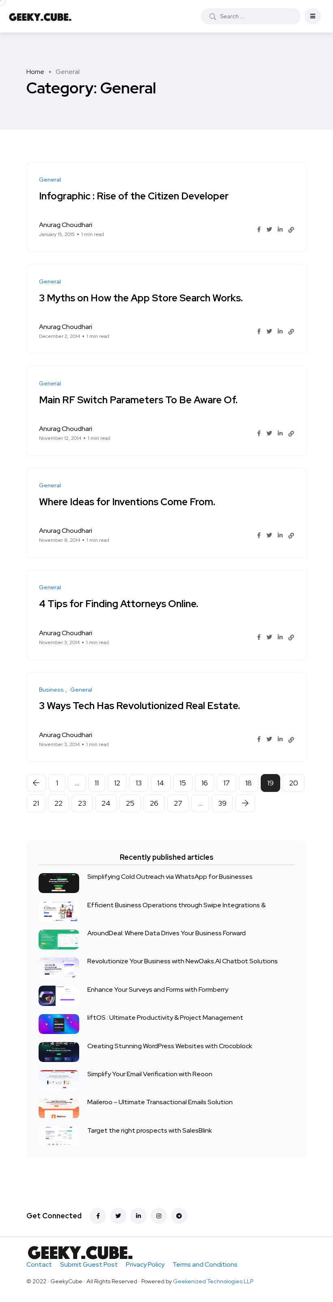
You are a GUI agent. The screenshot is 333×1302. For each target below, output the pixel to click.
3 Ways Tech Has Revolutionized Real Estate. (139, 705)
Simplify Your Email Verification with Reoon (149, 1074)
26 (154, 803)
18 (248, 782)
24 (106, 803)
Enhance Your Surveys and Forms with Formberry (157, 989)
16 (204, 782)
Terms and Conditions (205, 1264)
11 (97, 782)
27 (178, 803)
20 (293, 782)
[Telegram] (179, 1216)
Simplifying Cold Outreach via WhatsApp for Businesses (170, 877)
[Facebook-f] (98, 1216)
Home (35, 71)
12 (117, 782)
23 (82, 803)
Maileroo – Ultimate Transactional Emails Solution (160, 1102)
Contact (39, 1264)
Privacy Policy (145, 1264)
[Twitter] (118, 1216)
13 (139, 782)
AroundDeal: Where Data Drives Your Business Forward (166, 933)
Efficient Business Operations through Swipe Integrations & (176, 905)
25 (130, 803)
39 (222, 803)
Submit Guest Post (89, 1264)
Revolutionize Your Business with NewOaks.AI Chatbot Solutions (182, 961)
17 (226, 782)
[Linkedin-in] (138, 1216)
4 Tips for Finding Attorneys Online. (118, 603)
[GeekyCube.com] (40, 16)
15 (182, 782)
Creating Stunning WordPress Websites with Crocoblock (169, 1046)
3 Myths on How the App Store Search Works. (141, 297)
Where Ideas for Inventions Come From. (127, 501)
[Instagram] (159, 1216)
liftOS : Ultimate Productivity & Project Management (165, 1018)
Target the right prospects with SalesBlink (149, 1130)
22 (58, 803)
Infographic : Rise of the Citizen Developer (134, 195)
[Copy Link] (291, 229)
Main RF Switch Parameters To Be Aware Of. (138, 399)
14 (160, 782)
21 (36, 803)
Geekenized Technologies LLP (213, 1281)
